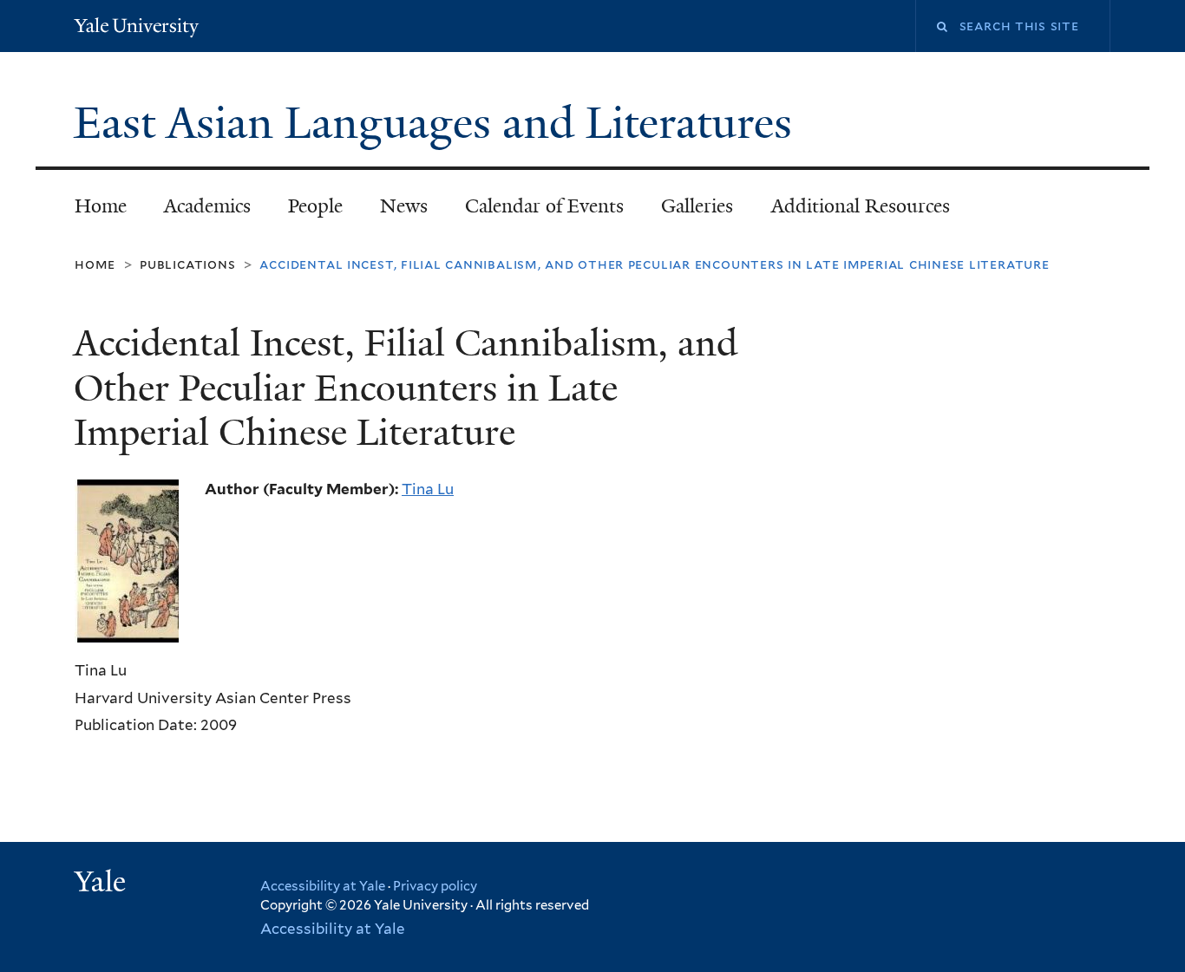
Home (101, 206)
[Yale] (102, 883)
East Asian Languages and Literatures (438, 123)
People (315, 206)
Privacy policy (435, 886)
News (404, 206)
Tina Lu (428, 489)
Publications (187, 264)
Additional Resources (860, 206)
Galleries (697, 206)
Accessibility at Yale (322, 886)
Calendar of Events (544, 206)
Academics (207, 206)
